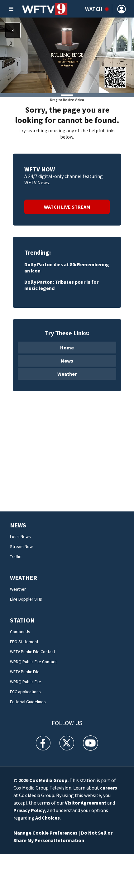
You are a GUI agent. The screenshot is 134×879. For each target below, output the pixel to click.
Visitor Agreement (85, 803)
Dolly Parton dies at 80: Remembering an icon (66, 267)
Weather (67, 374)
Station (22, 620)
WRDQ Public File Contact (33, 661)
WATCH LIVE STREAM (67, 207)
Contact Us (20, 631)
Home (67, 347)
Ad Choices (47, 818)
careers (108, 788)
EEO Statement (24, 641)
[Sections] (11, 9)
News (67, 361)
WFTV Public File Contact (32, 651)
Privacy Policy (29, 810)
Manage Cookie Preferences (45, 833)
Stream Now (21, 546)
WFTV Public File (25, 671)
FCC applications (25, 691)
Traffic (15, 556)
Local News (20, 536)
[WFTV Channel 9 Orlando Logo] (44, 9)
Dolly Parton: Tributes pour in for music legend (61, 285)
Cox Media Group (48, 780)
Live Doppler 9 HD (26, 599)
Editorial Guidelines (28, 701)
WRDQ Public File (25, 681)
